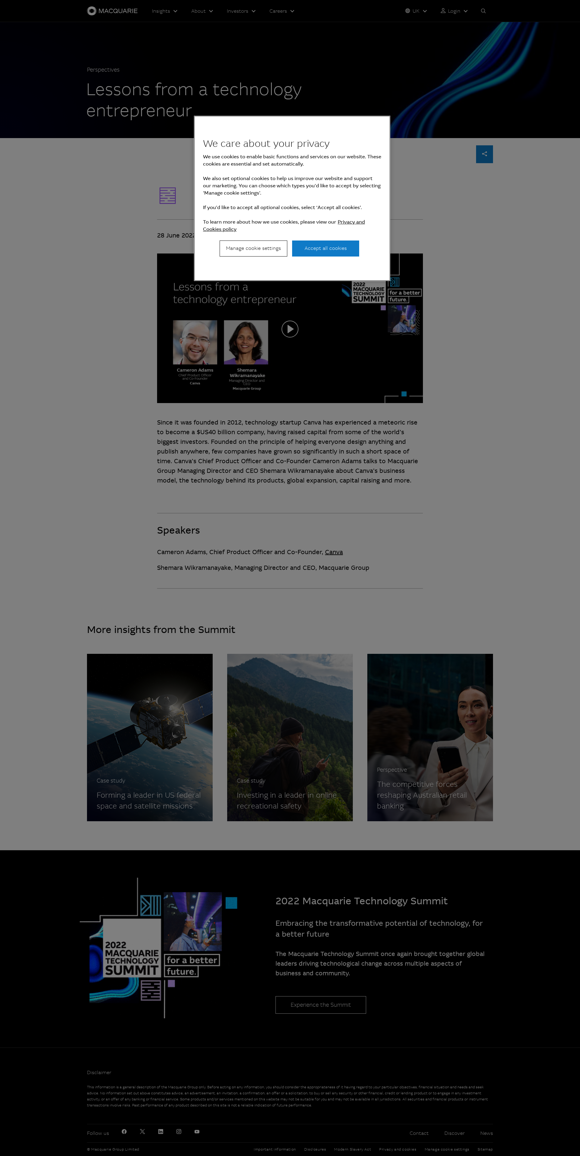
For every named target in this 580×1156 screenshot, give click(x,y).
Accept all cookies (325, 248)
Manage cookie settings (253, 248)
